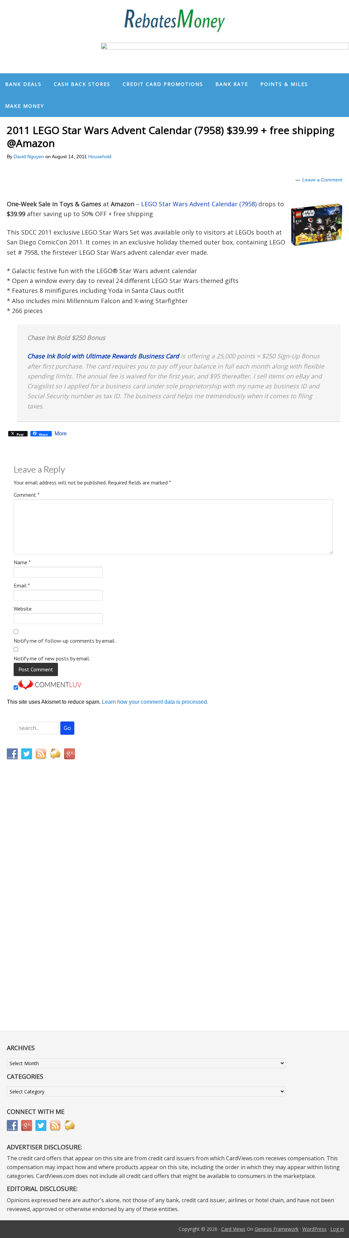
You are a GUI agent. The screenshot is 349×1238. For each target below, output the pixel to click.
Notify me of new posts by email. (52, 658)
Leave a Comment (322, 179)
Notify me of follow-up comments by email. (65, 640)
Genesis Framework (277, 1229)
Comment (27, 494)
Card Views (233, 1229)
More (61, 433)
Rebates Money (174, 21)
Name (22, 562)
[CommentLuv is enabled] (49, 688)
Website (23, 608)
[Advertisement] (39, 907)
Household (99, 156)
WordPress (314, 1229)
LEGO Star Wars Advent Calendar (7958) (199, 204)
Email (22, 585)
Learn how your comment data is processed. (155, 702)
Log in (337, 1229)
